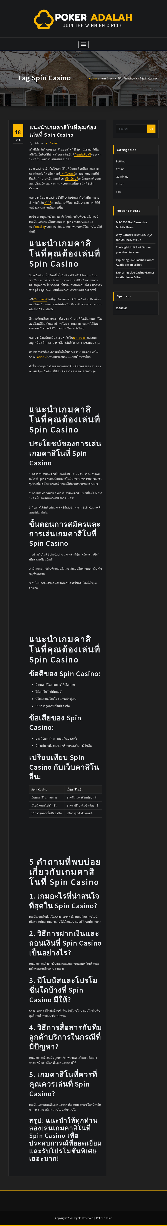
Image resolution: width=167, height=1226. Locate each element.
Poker (120, 184)
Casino (54, 143)
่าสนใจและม (67, 173)
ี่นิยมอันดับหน (82, 154)
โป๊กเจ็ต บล (71, 178)
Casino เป (41, 357)
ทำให (47, 202)
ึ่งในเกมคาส (40, 299)
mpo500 (121, 308)
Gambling (122, 176)
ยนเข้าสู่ (40, 227)
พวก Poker (80, 338)
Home (93, 78)
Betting (120, 161)
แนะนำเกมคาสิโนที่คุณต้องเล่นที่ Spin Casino (129, 78)
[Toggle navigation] (83, 44)
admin (36, 143)
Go (151, 129)
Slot (118, 192)
